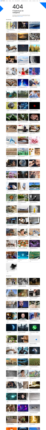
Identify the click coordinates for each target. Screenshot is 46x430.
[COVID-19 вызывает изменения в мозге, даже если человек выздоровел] (23, 398)
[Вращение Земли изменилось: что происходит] (11, 352)
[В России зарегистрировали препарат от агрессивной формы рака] (11, 142)
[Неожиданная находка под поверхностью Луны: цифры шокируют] (23, 306)
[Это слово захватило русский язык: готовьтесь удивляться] (34, 409)
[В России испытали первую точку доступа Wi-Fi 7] (23, 188)
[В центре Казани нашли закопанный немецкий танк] (23, 409)
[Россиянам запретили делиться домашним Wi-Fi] (34, 222)
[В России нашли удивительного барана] (11, 50)
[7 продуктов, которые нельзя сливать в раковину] (11, 210)
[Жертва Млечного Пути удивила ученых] (34, 375)
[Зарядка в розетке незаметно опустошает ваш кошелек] (34, 317)
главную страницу (20, 16)
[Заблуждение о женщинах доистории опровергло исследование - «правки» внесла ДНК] (11, 398)
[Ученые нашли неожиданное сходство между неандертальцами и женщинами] (11, 409)
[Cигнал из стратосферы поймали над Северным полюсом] (23, 61)
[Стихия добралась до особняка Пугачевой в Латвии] (34, 73)
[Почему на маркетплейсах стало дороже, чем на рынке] (11, 222)
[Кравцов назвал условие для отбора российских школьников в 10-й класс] (11, 279)
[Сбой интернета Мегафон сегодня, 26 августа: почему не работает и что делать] (11, 188)
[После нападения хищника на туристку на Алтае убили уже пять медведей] (34, 306)
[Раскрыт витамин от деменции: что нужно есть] (34, 165)
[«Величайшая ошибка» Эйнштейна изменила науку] (34, 199)
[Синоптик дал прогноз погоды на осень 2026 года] (11, 306)
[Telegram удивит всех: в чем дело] (11, 375)
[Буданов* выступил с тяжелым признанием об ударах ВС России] (23, 329)
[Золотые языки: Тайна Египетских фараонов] (34, 153)
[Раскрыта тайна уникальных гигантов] (11, 107)
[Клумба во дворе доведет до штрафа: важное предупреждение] (11, 363)
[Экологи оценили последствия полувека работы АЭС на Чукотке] (23, 96)
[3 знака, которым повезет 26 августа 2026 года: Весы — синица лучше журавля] (11, 165)
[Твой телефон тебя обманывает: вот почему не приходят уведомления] (23, 233)
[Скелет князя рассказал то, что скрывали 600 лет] (11, 317)
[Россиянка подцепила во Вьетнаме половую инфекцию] (11, 27)
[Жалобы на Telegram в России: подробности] (23, 256)
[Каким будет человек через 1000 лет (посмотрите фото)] (23, 375)
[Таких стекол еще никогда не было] (34, 421)
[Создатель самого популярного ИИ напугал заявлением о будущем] (34, 291)
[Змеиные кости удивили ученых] (11, 130)
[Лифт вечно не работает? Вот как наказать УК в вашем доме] (11, 291)
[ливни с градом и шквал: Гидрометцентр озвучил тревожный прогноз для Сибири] (34, 210)
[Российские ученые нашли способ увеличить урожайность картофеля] (34, 386)
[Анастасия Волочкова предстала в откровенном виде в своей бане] (23, 268)
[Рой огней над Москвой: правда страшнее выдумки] (23, 50)
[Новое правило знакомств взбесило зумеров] (23, 73)
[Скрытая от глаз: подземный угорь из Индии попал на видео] (11, 153)
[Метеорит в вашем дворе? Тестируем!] (11, 199)
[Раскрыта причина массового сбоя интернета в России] (23, 386)
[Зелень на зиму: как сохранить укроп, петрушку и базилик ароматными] (23, 199)
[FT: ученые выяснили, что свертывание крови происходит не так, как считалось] (34, 340)
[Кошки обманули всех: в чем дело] (11, 61)
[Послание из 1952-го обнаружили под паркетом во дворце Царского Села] (11, 38)
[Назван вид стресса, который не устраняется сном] (11, 73)
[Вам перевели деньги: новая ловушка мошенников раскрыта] (34, 329)
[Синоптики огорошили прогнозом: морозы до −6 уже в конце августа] (23, 130)
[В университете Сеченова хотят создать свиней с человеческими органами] (11, 84)
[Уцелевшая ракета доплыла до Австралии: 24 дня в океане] (34, 27)
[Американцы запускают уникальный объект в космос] (34, 245)
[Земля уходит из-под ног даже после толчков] (23, 279)
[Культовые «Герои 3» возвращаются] (11, 233)
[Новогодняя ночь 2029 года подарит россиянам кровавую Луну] (34, 107)
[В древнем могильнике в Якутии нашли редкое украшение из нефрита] (34, 256)
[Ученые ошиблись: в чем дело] (23, 165)
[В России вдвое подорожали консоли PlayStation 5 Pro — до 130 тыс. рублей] (23, 84)
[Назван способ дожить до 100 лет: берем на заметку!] (34, 130)
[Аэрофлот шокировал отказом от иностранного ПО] (23, 210)
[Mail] (1, 1)
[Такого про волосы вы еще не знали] (11, 268)
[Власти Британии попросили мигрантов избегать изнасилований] (11, 386)
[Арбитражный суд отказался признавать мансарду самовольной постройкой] (11, 256)
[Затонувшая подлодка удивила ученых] (23, 317)
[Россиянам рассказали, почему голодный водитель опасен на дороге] (23, 222)
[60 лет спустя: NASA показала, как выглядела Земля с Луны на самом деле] (34, 61)
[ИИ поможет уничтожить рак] (34, 279)
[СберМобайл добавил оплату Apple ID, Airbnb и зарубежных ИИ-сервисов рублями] (11, 245)
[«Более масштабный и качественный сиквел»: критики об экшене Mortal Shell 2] (23, 176)
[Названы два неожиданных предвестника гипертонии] (34, 84)
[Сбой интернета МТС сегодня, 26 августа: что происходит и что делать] (23, 363)
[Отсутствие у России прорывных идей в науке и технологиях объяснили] (23, 107)
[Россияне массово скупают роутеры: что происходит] (23, 352)
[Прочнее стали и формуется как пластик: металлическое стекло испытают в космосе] (34, 38)
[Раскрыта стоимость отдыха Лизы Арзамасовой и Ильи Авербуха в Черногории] (34, 176)
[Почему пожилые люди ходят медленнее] (11, 329)
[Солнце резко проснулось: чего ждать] (11, 421)
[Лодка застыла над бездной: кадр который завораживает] (23, 153)
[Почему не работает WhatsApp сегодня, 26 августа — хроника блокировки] (34, 352)
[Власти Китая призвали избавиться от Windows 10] (34, 363)
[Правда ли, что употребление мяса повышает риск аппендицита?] (23, 291)
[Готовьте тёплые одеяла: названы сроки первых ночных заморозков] (23, 119)
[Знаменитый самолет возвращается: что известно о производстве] (11, 96)
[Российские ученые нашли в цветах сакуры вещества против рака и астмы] (34, 142)
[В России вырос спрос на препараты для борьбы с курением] (34, 96)
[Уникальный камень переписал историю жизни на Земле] (23, 38)
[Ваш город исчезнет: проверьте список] (11, 340)
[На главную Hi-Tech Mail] (3, 1)
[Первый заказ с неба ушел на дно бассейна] (34, 188)
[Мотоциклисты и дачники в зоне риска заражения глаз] (34, 398)
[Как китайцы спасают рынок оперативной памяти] (34, 268)
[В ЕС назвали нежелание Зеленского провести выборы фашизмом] (23, 340)
